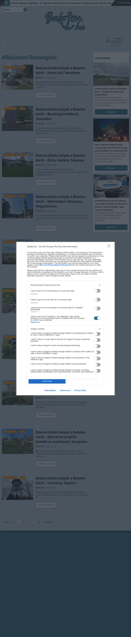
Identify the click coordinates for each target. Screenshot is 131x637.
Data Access (65, 390)
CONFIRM (47, 381)
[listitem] (65, 285)
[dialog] (65, 318)
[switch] (97, 291)
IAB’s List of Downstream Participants (55, 265)
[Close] (109, 246)
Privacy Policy (80, 390)
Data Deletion (50, 390)
